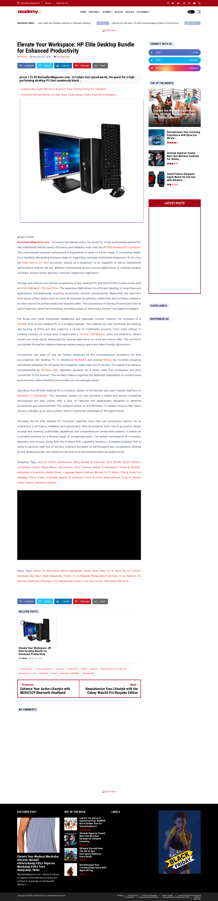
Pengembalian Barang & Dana (176, 897)
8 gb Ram (60, 669)
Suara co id (80, 581)
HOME (83, 12)
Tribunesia (110, 581)
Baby (76, 462)
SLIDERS (107, 12)
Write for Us (62, 3)
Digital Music (49, 467)
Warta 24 (123, 581)
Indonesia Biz (25, 575)
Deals (36, 467)
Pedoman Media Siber (148, 897)
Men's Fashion (84, 472)
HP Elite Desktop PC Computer (121, 247)
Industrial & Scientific (30, 472)
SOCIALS (129, 12)
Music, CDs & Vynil (123, 472)
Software (52, 477)
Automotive (64, 462)
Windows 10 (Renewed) (32, 395)
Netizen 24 (133, 575)
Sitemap (197, 899)
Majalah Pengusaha (92, 575)
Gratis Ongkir (167, 895)
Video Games (25, 482)
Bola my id (122, 570)
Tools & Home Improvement (102, 477)
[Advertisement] (172, 372)
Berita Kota (91, 570)
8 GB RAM (27, 288)
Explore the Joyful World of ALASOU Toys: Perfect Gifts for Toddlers (63, 89)
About (48, 3)
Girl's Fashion (82, 467)
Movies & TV (102, 472)
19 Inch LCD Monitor (92, 334)
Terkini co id (71, 575)
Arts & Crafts (47, 462)
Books (117, 462)
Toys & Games (131, 477)
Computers (24, 467)
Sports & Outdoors (71, 477)
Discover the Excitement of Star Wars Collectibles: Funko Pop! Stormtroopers (68, 94)
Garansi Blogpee (150, 895)
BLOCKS (119, 12)
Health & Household (105, 467)
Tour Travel (95, 581)
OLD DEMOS (142, 12)
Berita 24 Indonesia (46, 570)
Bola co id (107, 570)
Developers (133, 895)
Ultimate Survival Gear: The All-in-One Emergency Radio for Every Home (118, 23)
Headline (93, 669)
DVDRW (22, 324)
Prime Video (37, 477)
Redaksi (197, 897)
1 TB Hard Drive (48, 288)
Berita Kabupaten (71, 570)
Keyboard (80, 359)
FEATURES (94, 12)
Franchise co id (115, 575)
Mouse (107, 359)
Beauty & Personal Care (96, 462)
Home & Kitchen (129, 467)
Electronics (76, 23)
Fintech (135, 570)
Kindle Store (53, 472)
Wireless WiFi (63, 56)
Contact (120, 895)
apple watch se (166, 23)
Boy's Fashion (131, 462)
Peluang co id (49, 581)
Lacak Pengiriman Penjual (189, 895)
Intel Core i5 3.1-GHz (35, 262)
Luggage (69, 472)
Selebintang (65, 581)
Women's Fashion (45, 482)
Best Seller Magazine (49, 575)
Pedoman (129, 897)
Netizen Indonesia (28, 581)
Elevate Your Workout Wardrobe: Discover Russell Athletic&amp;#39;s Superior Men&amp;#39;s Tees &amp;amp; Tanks (38, 863)
